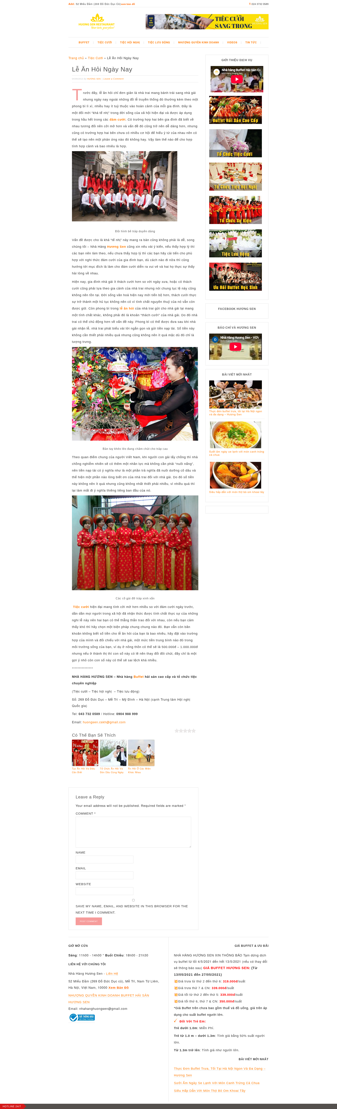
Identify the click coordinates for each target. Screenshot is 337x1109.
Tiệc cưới (81, 607)
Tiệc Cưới (95, 57)
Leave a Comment (114, 79)
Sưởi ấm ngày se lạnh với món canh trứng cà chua (236, 453)
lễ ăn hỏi (127, 308)
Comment (86, 813)
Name (80, 852)
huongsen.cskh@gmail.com (104, 722)
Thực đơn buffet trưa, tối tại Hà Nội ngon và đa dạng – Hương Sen (235, 412)
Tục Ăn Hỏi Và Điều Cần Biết (83, 770)
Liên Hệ (112, 973)
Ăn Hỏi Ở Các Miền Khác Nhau (139, 770)
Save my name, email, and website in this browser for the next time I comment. (132, 909)
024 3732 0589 (260, 4)
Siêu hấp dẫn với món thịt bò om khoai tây (236, 492)
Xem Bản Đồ (128, 4)
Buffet (139, 676)
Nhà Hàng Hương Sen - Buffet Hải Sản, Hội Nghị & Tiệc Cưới (96, 22)
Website (83, 884)
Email (81, 868)
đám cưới (117, 119)
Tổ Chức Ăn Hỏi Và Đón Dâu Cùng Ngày (112, 770)
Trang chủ (76, 57)
